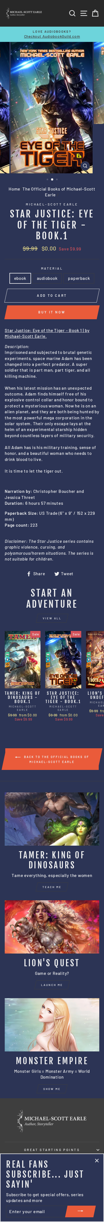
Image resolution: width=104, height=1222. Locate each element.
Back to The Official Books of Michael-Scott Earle (56, 759)
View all (52, 618)
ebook (20, 278)
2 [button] (52, 179)
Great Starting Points (52, 1150)
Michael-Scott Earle (52, 204)
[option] (52, 34)
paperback (79, 278)
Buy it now (51, 312)
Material (52, 268)
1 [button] (48, 180)
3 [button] (57, 180)
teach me (52, 887)
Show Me (52, 1089)
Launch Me (52, 985)
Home (14, 188)
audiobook (47, 278)
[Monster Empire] (52, 1024)
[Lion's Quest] (52, 927)
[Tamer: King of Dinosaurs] (52, 819)
